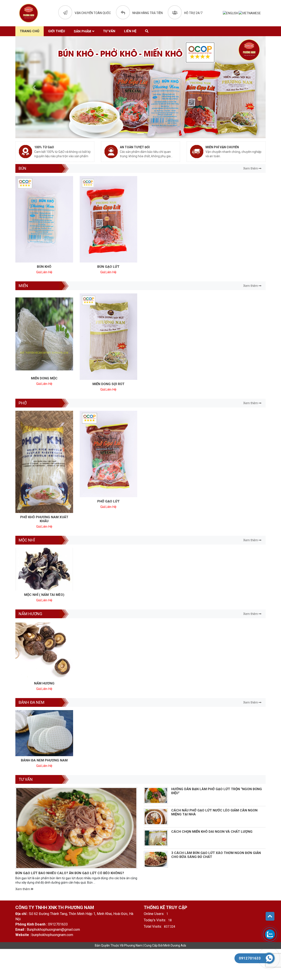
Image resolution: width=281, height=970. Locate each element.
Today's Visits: (155, 920)
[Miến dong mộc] (44, 333)
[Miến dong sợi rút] (108, 336)
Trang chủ (29, 31)
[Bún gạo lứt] (108, 219)
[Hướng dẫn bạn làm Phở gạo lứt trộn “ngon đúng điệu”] (156, 795)
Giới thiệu (56, 31)
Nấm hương (30, 613)
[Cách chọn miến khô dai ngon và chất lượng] (156, 838)
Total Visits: (153, 926)
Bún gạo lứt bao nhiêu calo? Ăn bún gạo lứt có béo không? (69, 873)
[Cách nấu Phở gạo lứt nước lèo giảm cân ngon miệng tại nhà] (156, 816)
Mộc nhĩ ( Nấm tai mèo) (44, 595)
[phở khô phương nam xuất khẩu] (44, 462)
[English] (231, 13)
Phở (23, 403)
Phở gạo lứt (108, 501)
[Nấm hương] (44, 650)
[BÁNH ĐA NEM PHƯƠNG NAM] (44, 733)
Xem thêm (251, 168)
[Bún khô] (44, 219)
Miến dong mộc (44, 378)
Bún (22, 168)
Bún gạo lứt (108, 267)
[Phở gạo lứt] (108, 454)
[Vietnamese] (250, 13)
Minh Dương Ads (174, 945)
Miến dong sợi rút (108, 384)
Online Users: (154, 914)
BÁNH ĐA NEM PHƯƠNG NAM (44, 760)
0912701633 (58, 924)
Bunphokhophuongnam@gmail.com (53, 929)
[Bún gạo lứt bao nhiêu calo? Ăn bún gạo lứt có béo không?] (76, 828)
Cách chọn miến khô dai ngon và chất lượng (211, 832)
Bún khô (44, 267)
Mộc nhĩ (27, 540)
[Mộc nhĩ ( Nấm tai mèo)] (44, 569)
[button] (34, 87)
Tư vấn (109, 31)
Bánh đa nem (31, 702)
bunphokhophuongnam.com (52, 935)
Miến (23, 285)
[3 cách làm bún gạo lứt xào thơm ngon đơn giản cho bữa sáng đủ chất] (156, 859)
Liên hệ (130, 31)
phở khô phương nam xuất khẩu (44, 519)
